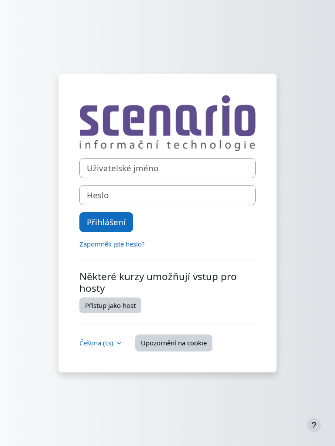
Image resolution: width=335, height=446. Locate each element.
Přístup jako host (110, 305)
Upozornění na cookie (174, 342)
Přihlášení (106, 221)
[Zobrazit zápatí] (314, 425)
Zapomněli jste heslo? (112, 244)
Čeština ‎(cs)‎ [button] (97, 342)
